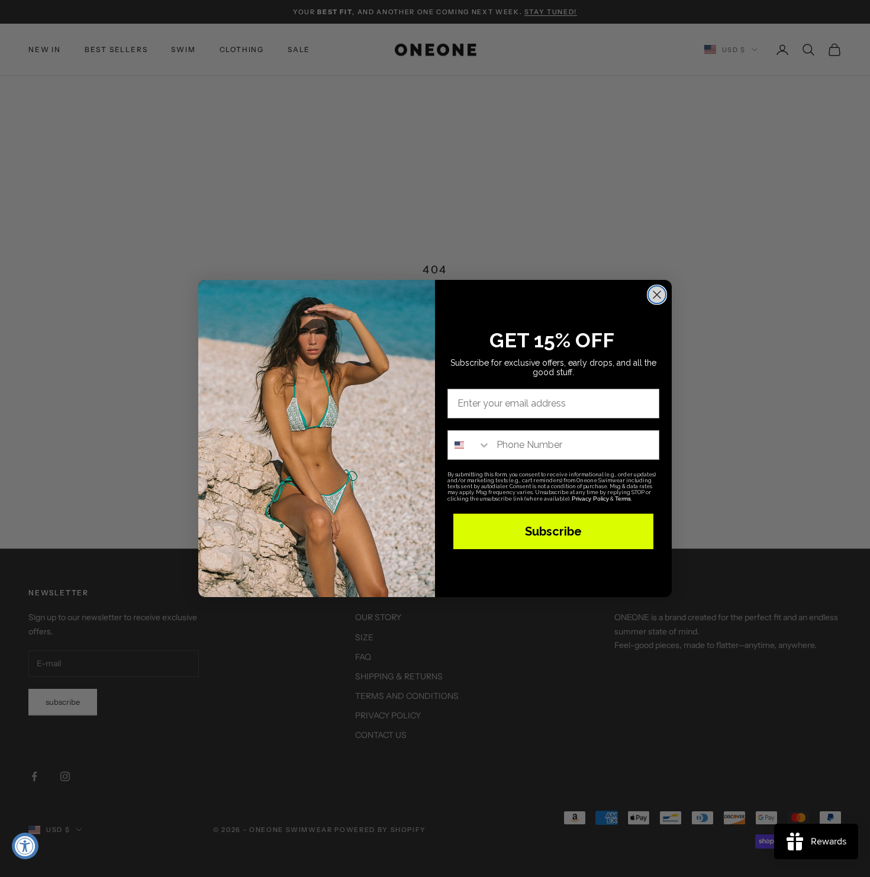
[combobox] (469, 445)
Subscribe (553, 531)
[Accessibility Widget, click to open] (25, 846)
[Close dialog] (657, 295)
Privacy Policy (590, 498)
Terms (623, 498)
